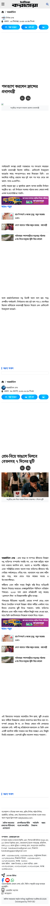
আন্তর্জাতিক (11, 12)
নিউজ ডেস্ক (10, 17)
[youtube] (7, 880)
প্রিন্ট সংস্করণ (12, 27)
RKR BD (31, 901)
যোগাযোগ (6, 828)
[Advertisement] (25, 59)
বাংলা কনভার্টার (23, 825)
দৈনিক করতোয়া (8, 823)
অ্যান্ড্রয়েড (8, 893)
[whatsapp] (12, 880)
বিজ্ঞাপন (34, 825)
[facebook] (2, 880)
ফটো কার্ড (31, 27)
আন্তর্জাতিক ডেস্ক (12, 387)
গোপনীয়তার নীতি (23, 823)
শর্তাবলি (36, 823)
